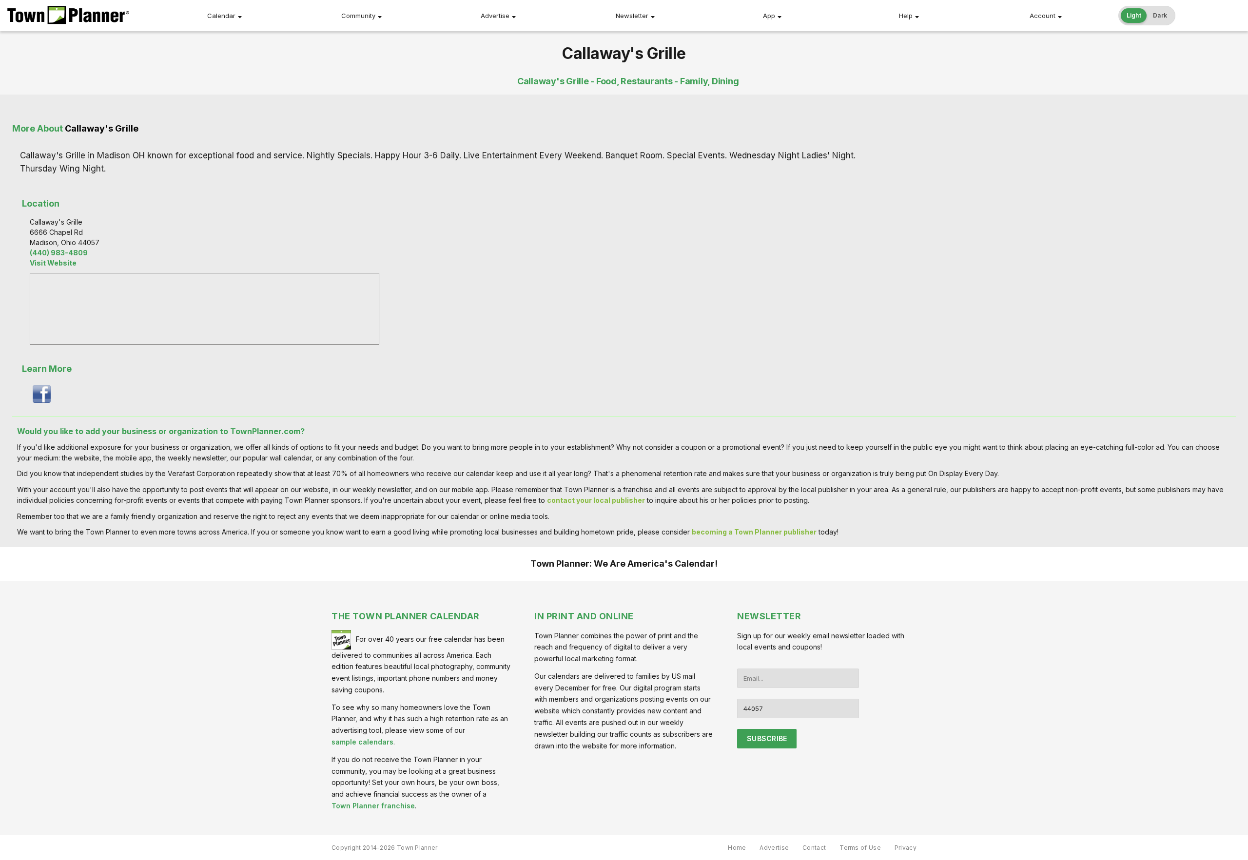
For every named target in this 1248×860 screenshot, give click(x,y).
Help (906, 15)
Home (737, 847)
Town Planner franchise (373, 806)
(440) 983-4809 (59, 252)
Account (1042, 15)
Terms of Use (860, 847)
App (769, 15)
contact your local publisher (596, 500)
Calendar (221, 15)
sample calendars (362, 742)
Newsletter (632, 15)
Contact (814, 847)
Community (358, 15)
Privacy (905, 847)
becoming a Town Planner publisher (754, 532)
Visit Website (53, 263)
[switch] (1147, 15)
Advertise (495, 15)
